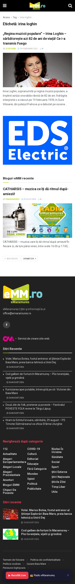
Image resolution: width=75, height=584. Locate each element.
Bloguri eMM (11, 484)
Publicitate (34, 488)
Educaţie (32, 463)
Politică (32, 483)
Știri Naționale (61, 476)
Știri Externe (59, 471)
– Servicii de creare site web (31, 338)
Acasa (6, 17)
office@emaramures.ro (17, 313)
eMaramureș (12, 199)
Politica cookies (12, 563)
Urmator (29, 258)
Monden (32, 473)
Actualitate (10, 453)
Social (56, 461)
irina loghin (26, 17)
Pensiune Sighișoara (14, 567)
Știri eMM (11, 49)
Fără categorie (37, 468)
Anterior (12, 258)
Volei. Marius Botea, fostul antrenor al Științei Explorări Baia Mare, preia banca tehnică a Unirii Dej (46, 514)
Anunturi (8, 479)
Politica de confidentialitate (45, 559)
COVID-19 (33, 448)
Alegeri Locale (12, 466)
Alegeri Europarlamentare (14, 460)
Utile (55, 491)
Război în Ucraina (57, 450)
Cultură (32, 453)
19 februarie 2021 (28, 49)
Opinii (31, 478)
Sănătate (57, 457)
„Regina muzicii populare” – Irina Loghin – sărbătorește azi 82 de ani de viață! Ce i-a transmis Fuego (34, 38)
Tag (15, 17)
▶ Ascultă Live (17, 575)
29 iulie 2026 (29, 199)
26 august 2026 (16, 367)
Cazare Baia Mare (36, 563)
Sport (55, 466)
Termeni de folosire (13, 559)
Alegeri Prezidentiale (11, 473)
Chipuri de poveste (9, 491)
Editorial (32, 458)
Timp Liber (58, 486)
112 (5, 448)
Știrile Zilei (59, 481)
